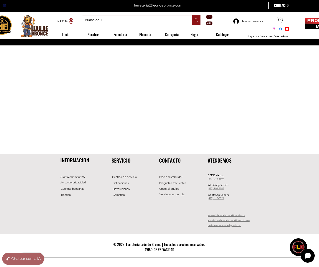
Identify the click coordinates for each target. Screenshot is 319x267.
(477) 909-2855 (216, 188)
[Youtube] (287, 29)
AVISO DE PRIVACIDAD (159, 249)
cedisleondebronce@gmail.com (224, 225)
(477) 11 (212, 198)
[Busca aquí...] (196, 20)
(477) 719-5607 (216, 178)
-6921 (221, 198)
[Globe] (4, 5)
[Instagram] (274, 29)
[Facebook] (280, 29)
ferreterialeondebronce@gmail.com (226, 215)
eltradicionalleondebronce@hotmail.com (229, 220)
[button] (280, 20)
